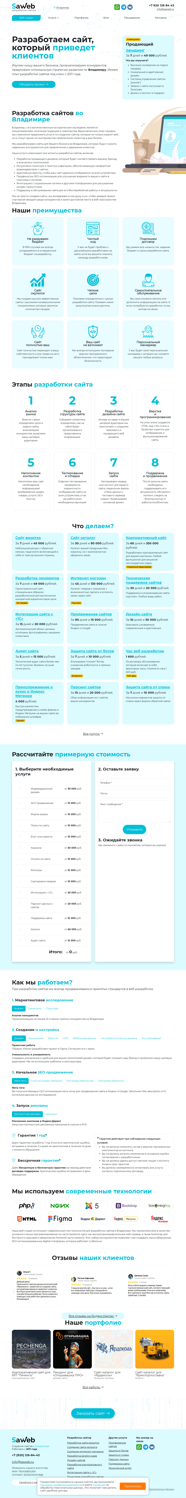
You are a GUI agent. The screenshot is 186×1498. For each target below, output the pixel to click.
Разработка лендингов (37, 578)
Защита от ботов (118, 1450)
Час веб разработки (145, 651)
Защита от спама (119, 1455)
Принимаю (132, 1486)
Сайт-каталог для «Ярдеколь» (107, 1374)
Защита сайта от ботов (92, 651)
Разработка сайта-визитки (83, 1442)
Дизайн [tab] (19, 1038)
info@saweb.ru (165, 9)
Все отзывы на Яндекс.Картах (91, 1316)
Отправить (134, 829)
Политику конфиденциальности (61, 1484)
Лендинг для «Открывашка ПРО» (68, 1374)
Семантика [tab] (34, 1008)
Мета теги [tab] (20, 1080)
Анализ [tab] (18, 1008)
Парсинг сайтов (86, 687)
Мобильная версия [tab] (84, 1038)
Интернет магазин (88, 578)
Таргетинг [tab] (51, 1114)
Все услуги (91, 733)
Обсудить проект (32, 84)
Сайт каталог (83, 538)
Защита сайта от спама (148, 687)
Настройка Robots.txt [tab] (111, 1080)
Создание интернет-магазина (85, 1451)
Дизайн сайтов (76, 1460)
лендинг (135, 50)
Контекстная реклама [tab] (27, 1114)
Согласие (99, 1484)
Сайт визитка (28, 538)
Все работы (92, 1387)
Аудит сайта (27, 651)
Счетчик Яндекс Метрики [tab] (46, 1080)
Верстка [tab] (53, 1038)
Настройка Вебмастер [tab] (80, 1080)
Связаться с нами (30, 1482)
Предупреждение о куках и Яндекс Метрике (34, 691)
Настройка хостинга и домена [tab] (119, 1038)
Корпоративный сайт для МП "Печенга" (31, 1374)
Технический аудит (120, 1468)
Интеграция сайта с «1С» (34, 616)
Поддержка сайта (119, 1463)
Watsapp (117, 6)
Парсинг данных (119, 1459)
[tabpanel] (93, 1017)
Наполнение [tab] (36, 1038)
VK (128, 6)
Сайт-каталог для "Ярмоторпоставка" (150, 1374)
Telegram (123, 6)
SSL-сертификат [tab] (151, 1038)
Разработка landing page (82, 1456)
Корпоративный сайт (146, 538)
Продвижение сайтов (91, 614)
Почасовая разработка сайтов (85, 1476)
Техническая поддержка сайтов (144, 580)
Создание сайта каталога (82, 1447)
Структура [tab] (52, 1008)
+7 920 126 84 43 (161, 5)
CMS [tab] (65, 1038)
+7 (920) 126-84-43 (26, 1455)
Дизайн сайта (139, 614)
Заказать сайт (91, 1413)
